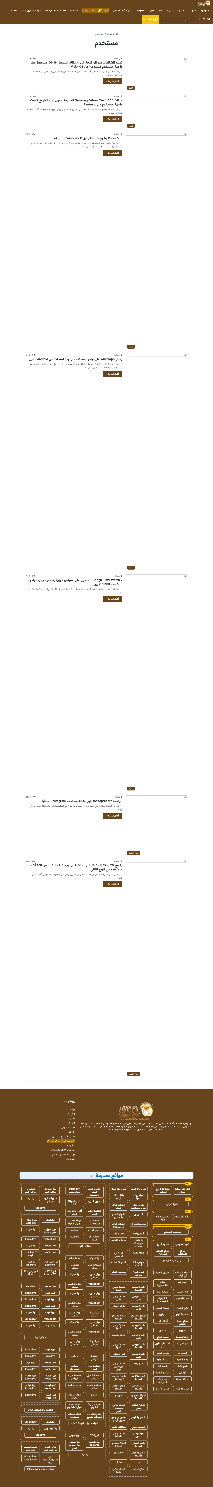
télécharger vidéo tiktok (40, 1469)
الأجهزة (170, 10)
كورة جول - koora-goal (50, 1231)
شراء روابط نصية (138, 1197)
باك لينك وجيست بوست (138, 1243)
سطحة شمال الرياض (94, 1377)
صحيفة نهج (182, 1314)
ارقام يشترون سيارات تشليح (94, 1415)
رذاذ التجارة (163, 1359)
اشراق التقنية (163, 1272)
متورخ (182, 1330)
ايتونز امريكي (118, 1305)
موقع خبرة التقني (182, 1322)
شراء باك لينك (138, 1188)
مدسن (162, 1330)
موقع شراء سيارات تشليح (74, 1406)
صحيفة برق (162, 1244)
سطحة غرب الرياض (74, 1377)
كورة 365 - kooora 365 (50, 1273)
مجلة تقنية (138, 1252)
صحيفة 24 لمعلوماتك (55, 10)
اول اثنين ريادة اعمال (182, 1190)
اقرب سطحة (74, 1384)
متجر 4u (138, 1363)
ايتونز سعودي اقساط (138, 1317)
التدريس (138, 1214)
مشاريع (75, 1230)
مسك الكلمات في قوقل (182, 1274)
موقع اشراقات (182, 1252)
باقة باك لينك (182, 1216)
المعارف (182, 1352)
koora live (30, 1239)
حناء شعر (119, 1452)
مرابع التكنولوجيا (162, 1284)
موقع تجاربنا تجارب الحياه (74, 1222)
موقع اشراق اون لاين (162, 1252)
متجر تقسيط (118, 1334)
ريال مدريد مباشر (94, 1276)
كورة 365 (94, 1435)
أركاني (182, 1372)
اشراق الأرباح (162, 1388)
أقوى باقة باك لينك (74, 1212)
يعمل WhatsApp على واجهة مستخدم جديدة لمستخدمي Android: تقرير (75, 359)
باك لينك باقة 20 (75, 1203)
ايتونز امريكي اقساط (118, 1387)
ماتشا (119, 1462)
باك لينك (141, 10)
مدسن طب (118, 1233)
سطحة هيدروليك (75, 1367)
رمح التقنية (182, 1359)
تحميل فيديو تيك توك (30, 1448)
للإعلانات (57, 1482)
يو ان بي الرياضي (118, 1254)
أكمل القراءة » (112, 81)
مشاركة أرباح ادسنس (123, 10)
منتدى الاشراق (138, 1223)
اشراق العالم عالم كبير (118, 1216)
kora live (30, 1286)
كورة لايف (50, 1292)
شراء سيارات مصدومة (74, 1415)
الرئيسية (205, 10)
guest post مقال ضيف (74, 1190)
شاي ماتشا (138, 1468)
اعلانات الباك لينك (118, 1206)
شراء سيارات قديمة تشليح (84, 1423)
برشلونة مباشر (74, 1266)
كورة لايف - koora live (50, 1377)
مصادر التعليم (118, 1240)
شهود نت (163, 1366)
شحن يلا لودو (138, 1417)
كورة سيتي (74, 1435)
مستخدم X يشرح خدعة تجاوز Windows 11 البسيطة (88, 138)
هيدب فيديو (163, 1352)
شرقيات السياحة (162, 1380)
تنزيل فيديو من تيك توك (50, 1448)
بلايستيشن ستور (138, 1435)
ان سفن (182, 1282)
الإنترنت (193, 10)
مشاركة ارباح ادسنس (163, 1190)
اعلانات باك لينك (94, 1238)
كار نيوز (162, 1314)
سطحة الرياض (94, 1358)
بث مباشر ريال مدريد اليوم (74, 1444)
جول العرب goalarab (94, 1443)
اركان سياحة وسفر (172, 1260)
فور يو (118, 1395)
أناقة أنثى (163, 1320)
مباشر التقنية (163, 1372)
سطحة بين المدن (94, 1367)
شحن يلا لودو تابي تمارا (119, 1377)
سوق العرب (94, 1201)
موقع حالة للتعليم (138, 1264)
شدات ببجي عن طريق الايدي (118, 1366)
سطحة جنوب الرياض (94, 1386)
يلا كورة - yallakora (31, 1263)
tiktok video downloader (30, 1458)
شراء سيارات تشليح (94, 1406)
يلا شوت (94, 1258)
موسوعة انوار (182, 1388)
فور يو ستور (118, 1353)
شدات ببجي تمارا (118, 1288)
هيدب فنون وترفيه (138, 1273)
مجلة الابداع (163, 1336)
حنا (138, 1462)
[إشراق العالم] (204, 3)
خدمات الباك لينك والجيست (94, 1191)
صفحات (13, 10)
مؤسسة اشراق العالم (31, 10)
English (74, 10)
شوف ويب (162, 1291)
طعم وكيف (182, 1366)
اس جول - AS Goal (30, 1273)
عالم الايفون (182, 1307)
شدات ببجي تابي (118, 1298)
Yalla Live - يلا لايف (30, 1254)
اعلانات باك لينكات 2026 (40, 1409)
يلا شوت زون (50, 1428)
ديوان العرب (94, 1230)
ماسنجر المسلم (172, 1231)
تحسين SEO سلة (162, 1218)
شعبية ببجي (138, 1426)
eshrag (117, 58)
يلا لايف (84, 1454)
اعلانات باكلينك (84, 1246)
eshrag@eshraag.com (121, 1129)
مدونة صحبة (182, 1379)
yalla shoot (74, 1258)
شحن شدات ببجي (138, 1406)
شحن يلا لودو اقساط (119, 1317)
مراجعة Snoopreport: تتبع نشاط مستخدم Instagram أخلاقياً (82, 801)
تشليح (94, 1394)
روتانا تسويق (182, 1336)
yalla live (40, 1207)
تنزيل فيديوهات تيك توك (50, 1459)
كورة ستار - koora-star (31, 1221)
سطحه (74, 1356)
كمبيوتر (181, 10)
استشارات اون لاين (162, 1345)
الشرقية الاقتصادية (162, 1300)
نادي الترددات (182, 1343)
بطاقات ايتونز (119, 1426)
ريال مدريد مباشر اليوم (50, 1190)
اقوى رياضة (138, 1233)
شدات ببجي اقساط (138, 1288)
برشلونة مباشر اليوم (31, 1190)
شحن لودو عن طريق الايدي (118, 1419)
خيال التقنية (182, 1291)
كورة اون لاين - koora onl (50, 1263)
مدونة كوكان (162, 1307)
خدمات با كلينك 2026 (94, 1222)
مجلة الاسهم (182, 1298)
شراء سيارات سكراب (74, 1396)
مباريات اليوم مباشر (94, 1266)
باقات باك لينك (119, 1197)
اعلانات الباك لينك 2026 (118, 1225)
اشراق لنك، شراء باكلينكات (138, 1206)
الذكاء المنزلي (155, 10)
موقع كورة (40, 1337)
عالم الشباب (172, 1204)
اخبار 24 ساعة (118, 1262)
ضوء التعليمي (182, 1244)
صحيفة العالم (119, 1271)
